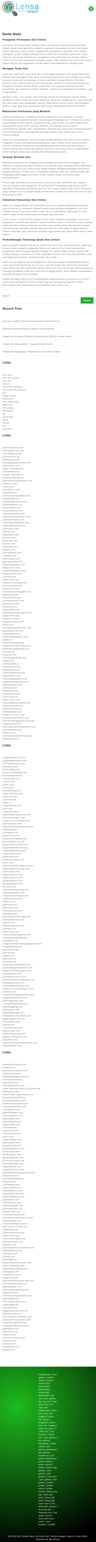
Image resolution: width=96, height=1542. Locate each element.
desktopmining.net (12, 708)
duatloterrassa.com (12, 1241)
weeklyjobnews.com (12, 1000)
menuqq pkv (44, 1374)
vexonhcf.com (9, 492)
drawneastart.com (11, 1202)
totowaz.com (9, 991)
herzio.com (8, 784)
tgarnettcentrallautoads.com (17, 480)
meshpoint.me (9, 829)
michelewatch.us (11, 471)
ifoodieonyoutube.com (14, 1097)
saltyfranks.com (10, 534)
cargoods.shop (10, 811)
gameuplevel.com (11, 1142)
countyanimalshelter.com (15, 1003)
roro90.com (8, 781)
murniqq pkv (45, 1509)
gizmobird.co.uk (10, 456)
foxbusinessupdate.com (14, 937)
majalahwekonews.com (14, 760)
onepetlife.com (10, 1292)
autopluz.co (8, 486)
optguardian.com (11, 1124)
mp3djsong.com (10, 459)
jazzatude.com (10, 540)
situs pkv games (10, 377)
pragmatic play (46, 1422)
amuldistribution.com (13, 1148)
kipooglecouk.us (11, 669)
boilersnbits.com (11, 871)
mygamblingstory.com (13, 757)
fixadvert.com (9, 483)
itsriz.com (7, 808)
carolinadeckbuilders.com (15, 522)
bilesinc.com (9, 549)
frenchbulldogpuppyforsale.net (18, 720)
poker (5, 420)
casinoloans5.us (10, 663)
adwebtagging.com (12, 1006)
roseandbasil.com (11, 633)
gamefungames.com (12, 1157)
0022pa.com (9, 543)
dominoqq (7, 399)
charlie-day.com (10, 931)
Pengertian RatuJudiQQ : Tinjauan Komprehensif (27, 344)
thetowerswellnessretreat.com (18, 1280)
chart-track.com (10, 579)
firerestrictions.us (11, 597)
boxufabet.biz (9, 1307)
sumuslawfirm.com (12, 973)
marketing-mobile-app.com (16, 916)
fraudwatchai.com (11, 1133)
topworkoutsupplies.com (15, 1103)
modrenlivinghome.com (14, 1322)
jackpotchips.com (11, 1211)
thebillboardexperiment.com (17, 1295)
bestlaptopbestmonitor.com (16, 627)
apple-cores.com (11, 699)
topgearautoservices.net (15, 1310)
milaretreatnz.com (11, 552)
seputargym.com (11, 1118)
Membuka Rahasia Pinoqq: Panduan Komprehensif (28, 328)
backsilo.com (9, 958)
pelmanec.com (10, 766)
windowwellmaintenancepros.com (19, 1042)
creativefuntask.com (13, 1163)
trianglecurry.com (11, 1274)
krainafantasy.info (11, 790)
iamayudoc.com (10, 1175)
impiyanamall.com (11, 1121)
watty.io (6, 802)
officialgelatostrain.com (14, 1283)
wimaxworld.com (11, 588)
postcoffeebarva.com (13, 841)
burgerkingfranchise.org (14, 847)
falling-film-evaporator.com (16, 970)
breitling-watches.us (13, 477)
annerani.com (9, 537)
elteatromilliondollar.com (15, 844)
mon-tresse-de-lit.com (14, 1301)
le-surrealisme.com (12, 510)
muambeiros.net (10, 603)
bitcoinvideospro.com (13, 817)
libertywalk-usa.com (13, 450)
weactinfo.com (10, 907)
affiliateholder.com (12, 1045)
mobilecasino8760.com (14, 657)
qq (3, 414)
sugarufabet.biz (10, 1304)
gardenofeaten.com (12, 883)
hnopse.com (8, 1024)
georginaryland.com (12, 630)
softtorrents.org (10, 1235)
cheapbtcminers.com (13, 1169)
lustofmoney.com (11, 1030)
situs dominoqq (10, 402)
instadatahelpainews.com (15, 1325)
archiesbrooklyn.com (13, 600)
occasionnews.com (12, 1027)
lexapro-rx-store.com (13, 714)
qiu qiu (6, 423)
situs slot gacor (46, 1428)
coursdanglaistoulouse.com (16, 462)
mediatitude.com (11, 498)
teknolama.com (10, 856)
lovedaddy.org (9, 940)
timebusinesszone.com (14, 1033)
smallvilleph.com (11, 558)
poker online (9, 396)
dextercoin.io (9, 732)
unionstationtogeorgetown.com (18, 1172)
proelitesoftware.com (13, 1214)
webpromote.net (11, 615)
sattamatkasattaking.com (15, 1289)
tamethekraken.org (12, 1250)
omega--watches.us (12, 474)
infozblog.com (9, 606)
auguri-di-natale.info (13, 468)
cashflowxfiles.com (12, 898)
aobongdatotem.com (13, 1085)
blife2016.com (9, 1259)
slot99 (51, 1524)
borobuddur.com (11, 1151)
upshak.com (8, 955)
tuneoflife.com (10, 1039)
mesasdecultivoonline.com (16, 868)
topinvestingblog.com (13, 525)
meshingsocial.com (12, 910)
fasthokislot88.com (12, 1205)
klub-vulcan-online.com (14, 1226)
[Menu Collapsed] (91, 8)
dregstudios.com (11, 567)
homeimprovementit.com (15, 1070)
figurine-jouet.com (12, 1313)
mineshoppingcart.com (14, 1100)
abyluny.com (9, 1343)
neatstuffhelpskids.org (14, 570)
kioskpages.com (10, 1271)
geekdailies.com (10, 1328)
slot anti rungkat (47, 1425)
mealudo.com (9, 928)
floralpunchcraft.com (13, 919)
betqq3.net (8, 660)
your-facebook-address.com (17, 1316)
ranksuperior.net (10, 1009)
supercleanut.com (11, 1187)
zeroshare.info (9, 546)
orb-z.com (7, 862)
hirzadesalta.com (11, 1109)
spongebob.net (10, 832)
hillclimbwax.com (11, 1021)
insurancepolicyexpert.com (16, 516)
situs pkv (7, 374)
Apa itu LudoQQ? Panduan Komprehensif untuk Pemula (31, 321)
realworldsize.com (12, 853)
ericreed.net (8, 651)
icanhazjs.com (9, 687)
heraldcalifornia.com (13, 1193)
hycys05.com (9, 886)
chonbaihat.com (10, 609)
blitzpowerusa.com (12, 880)
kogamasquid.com (11, 723)
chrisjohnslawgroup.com (15, 1223)
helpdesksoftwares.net (14, 1064)
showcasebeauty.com (13, 513)
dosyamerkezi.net (11, 507)
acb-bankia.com (10, 949)
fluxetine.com (9, 654)
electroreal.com (10, 1091)
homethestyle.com (12, 1145)
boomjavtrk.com (10, 1346)
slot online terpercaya (13, 390)
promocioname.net (12, 585)
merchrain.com (10, 1331)
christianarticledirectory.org (17, 735)
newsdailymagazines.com (15, 1076)
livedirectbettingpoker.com (16, 934)
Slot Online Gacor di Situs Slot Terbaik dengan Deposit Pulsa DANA (52, 1536)
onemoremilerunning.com (15, 889)
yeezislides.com (10, 1082)
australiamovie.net (12, 453)
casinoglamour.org (12, 729)
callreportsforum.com (13, 1337)
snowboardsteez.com (13, 892)
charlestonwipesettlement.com (18, 994)
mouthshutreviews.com (14, 1106)
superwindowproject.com (15, 681)
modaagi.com (9, 555)
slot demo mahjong (12, 387)
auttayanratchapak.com (14, 838)
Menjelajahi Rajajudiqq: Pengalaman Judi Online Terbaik (31, 351)
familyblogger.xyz (11, 1220)
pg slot (47, 1401)
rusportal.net (9, 799)
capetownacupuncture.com (16, 814)
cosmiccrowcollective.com (16, 820)
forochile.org (9, 576)
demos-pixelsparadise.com (16, 495)
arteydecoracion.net (13, 621)
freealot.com (9, 1181)
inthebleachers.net (12, 711)
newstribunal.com (11, 1073)
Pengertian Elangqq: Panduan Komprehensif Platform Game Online (37, 336)
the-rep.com (8, 531)
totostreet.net (9, 1127)
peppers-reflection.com (14, 1036)
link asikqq (8, 408)
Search (6, 296)
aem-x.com (8, 1136)
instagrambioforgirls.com (15, 895)
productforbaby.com (13, 859)
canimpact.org (9, 690)
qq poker (7, 429)
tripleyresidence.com (13, 1232)
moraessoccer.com (12, 573)
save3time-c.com (11, 489)
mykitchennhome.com (13, 672)
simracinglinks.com (12, 504)
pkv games (50, 1437)
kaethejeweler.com (12, 1286)
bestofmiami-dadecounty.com (18, 1094)
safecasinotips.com (12, 1208)
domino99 (43, 1383)
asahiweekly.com (11, 1184)
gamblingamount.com (13, 1018)
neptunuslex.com (11, 465)
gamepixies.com (10, 1199)
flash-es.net (8, 952)
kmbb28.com (9, 1334)
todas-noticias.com (12, 793)
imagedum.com (10, 1277)
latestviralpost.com (12, 874)
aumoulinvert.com (11, 675)
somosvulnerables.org (13, 1238)
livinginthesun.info (11, 805)
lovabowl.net (9, 1067)
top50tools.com (10, 528)
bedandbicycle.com (12, 1190)
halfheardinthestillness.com (16, 645)
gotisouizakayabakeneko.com (17, 826)
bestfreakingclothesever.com (17, 967)
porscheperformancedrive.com (18, 1247)
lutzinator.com (9, 1253)
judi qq (6, 383)
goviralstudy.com (11, 693)
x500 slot (43, 1431)
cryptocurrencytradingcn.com (17, 988)
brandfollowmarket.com (14, 997)
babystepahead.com (13, 1012)
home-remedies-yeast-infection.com (21, 1088)
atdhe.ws (7, 639)
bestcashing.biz (10, 594)
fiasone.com (8, 922)
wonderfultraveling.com (14, 582)
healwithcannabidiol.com (15, 1268)
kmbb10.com (9, 901)
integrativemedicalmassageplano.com (22, 943)
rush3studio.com (11, 778)
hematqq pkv (45, 1512)
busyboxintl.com (11, 835)
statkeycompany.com (13, 519)
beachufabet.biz (10, 1298)
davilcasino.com (10, 1130)
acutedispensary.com (13, 982)
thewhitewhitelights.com (15, 636)
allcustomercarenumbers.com (17, 1217)
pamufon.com (9, 1244)
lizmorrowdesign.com (13, 1265)
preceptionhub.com (12, 1079)
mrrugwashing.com (12, 946)
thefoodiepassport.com (14, 678)
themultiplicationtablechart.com (19, 726)
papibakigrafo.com (12, 684)
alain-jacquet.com (11, 823)
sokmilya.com (9, 1340)
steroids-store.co (11, 618)
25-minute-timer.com (13, 1160)
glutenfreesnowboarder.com (17, 1262)
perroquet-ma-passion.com (16, 1319)
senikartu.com (9, 796)
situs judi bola (45, 1518)
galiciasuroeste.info (12, 561)
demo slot (7, 405)
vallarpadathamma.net (14, 850)
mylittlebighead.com (13, 1178)
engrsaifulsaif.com (11, 1166)
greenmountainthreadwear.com (18, 979)
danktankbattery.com (13, 925)
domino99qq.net (11, 769)
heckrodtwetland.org (13, 642)
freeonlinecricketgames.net (16, 591)
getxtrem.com (9, 904)
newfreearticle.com (12, 877)
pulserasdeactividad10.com (16, 702)
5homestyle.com (11, 738)
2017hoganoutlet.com (13, 763)
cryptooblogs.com (12, 1139)
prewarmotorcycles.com (15, 501)
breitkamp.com (10, 1229)
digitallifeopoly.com (12, 1112)
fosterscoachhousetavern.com (18, 865)
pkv (4, 393)
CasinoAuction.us (11, 666)
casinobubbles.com (12, 1115)
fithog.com (8, 624)
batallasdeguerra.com (13, 564)
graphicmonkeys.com (13, 1196)
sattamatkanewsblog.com (15, 985)
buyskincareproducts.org (15, 717)
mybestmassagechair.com (15, 648)
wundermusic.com (11, 1154)
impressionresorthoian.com (16, 964)
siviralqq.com (9, 961)
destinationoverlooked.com (16, 1015)
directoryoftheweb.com (14, 772)
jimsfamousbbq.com (12, 447)
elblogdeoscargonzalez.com (17, 612)
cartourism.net (10, 696)
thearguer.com (9, 913)
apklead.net (8, 1349)
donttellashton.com (12, 775)
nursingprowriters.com (14, 976)
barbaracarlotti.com (12, 705)
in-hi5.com (8, 787)
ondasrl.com (8, 1256)
